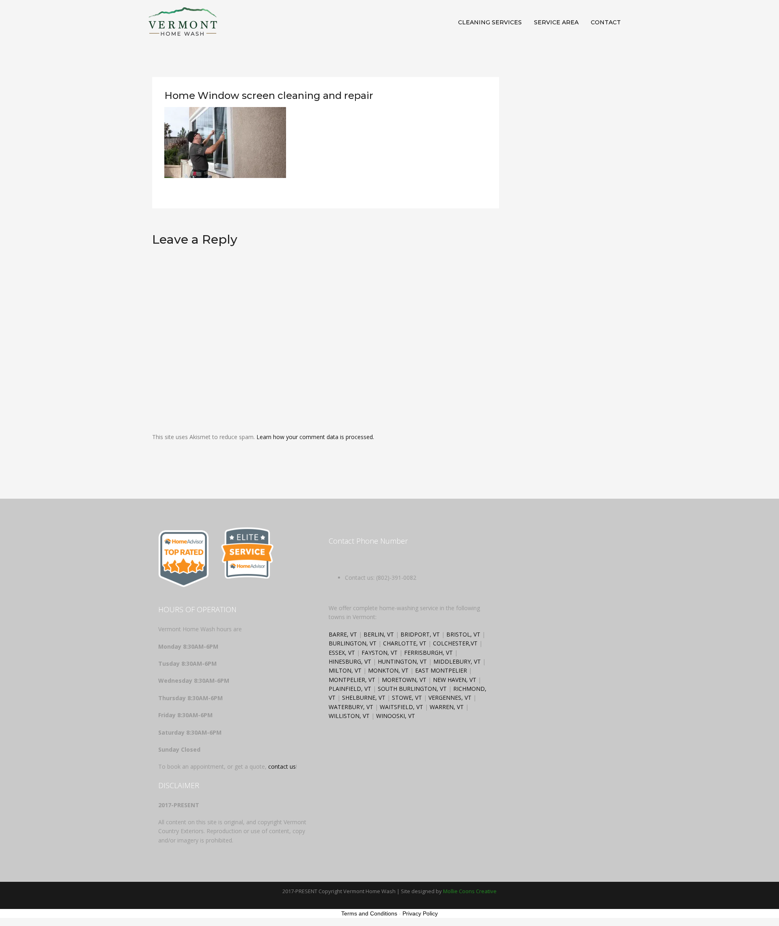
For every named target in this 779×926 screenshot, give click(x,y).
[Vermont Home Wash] (182, 22)
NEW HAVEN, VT (454, 680)
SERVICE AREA (556, 22)
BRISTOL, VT (463, 634)
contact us (282, 766)
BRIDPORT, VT (420, 634)
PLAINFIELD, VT (350, 688)
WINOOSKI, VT (395, 716)
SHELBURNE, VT (363, 697)
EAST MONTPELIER (441, 670)
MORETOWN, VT (404, 680)
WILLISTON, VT (349, 716)
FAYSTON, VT (380, 652)
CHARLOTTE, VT (404, 643)
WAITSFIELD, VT (401, 707)
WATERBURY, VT (351, 707)
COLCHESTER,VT (456, 643)
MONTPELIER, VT (352, 680)
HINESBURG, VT (350, 661)
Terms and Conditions (369, 913)
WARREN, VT (447, 707)
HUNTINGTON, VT (402, 661)
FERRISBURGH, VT (428, 652)
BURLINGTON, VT (353, 643)
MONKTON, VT (388, 670)
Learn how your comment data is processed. (315, 437)
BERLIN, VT (379, 634)
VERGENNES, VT (449, 697)
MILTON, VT (345, 670)
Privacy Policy (420, 913)
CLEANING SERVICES (490, 22)
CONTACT (606, 22)
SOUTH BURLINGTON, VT (412, 688)
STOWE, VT (407, 697)
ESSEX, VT (342, 652)
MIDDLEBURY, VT (457, 661)
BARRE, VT (343, 634)
